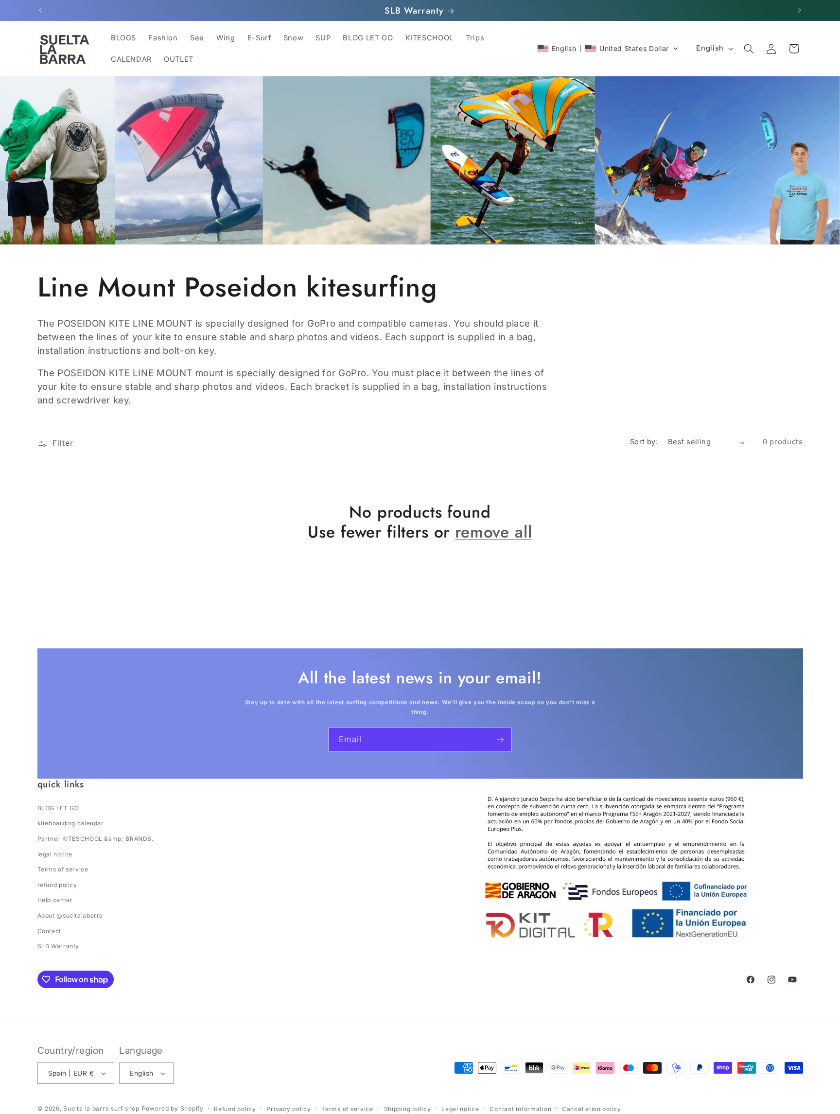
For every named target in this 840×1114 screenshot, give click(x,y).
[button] (607, 48)
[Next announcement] (799, 10)
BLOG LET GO (58, 808)
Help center (55, 900)
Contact (49, 931)
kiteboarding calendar (70, 823)
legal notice (55, 854)
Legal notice (460, 1109)
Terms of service (62, 869)
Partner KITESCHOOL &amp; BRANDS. (95, 838)
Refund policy (235, 1109)
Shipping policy (407, 1109)
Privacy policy (288, 1109)
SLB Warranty (58, 946)
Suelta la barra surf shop (101, 1108)
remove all (493, 532)
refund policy (57, 884)
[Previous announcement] (40, 10)
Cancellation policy (591, 1109)
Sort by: (644, 441)
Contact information (520, 1109)
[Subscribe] (500, 739)
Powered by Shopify (173, 1108)
